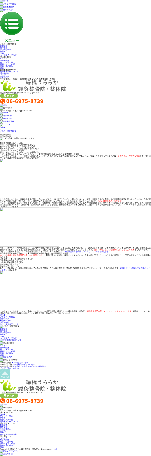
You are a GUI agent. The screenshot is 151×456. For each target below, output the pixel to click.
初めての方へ (5, 320)
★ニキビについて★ (20, 363)
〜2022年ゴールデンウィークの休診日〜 (29, 366)
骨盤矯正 (3, 46)
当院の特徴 (4, 73)
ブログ (3, 75)
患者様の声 (4, 77)
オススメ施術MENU (8, 131)
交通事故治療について (9, 72)
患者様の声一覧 (6, 420)
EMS (2, 53)
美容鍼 (3, 51)
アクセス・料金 (6, 416)
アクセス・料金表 (7, 317)
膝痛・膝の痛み (6, 66)
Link (55, 449)
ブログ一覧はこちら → (9, 368)
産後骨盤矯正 (5, 50)
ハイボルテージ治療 (8, 55)
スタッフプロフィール (9, 324)
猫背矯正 (3, 48)
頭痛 (2, 68)
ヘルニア (3, 59)
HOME (2, 127)
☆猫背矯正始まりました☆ (24, 365)
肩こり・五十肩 (6, 62)
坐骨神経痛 (4, 61)
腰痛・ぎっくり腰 (7, 64)
